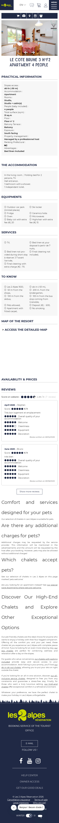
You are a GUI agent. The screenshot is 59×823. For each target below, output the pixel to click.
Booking (18, 16)
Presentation (23, 16)
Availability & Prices (35, 16)
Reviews (41, 16)
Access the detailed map (26, 329)
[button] (39, 5)
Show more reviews (29, 491)
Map (29, 16)
